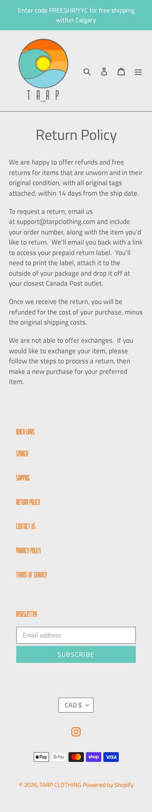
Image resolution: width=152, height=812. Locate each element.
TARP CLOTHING (60, 784)
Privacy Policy (28, 551)
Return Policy (28, 503)
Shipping (23, 479)
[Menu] (138, 70)
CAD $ (73, 705)
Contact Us (26, 527)
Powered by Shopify (108, 784)
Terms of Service (31, 576)
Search (22, 454)
